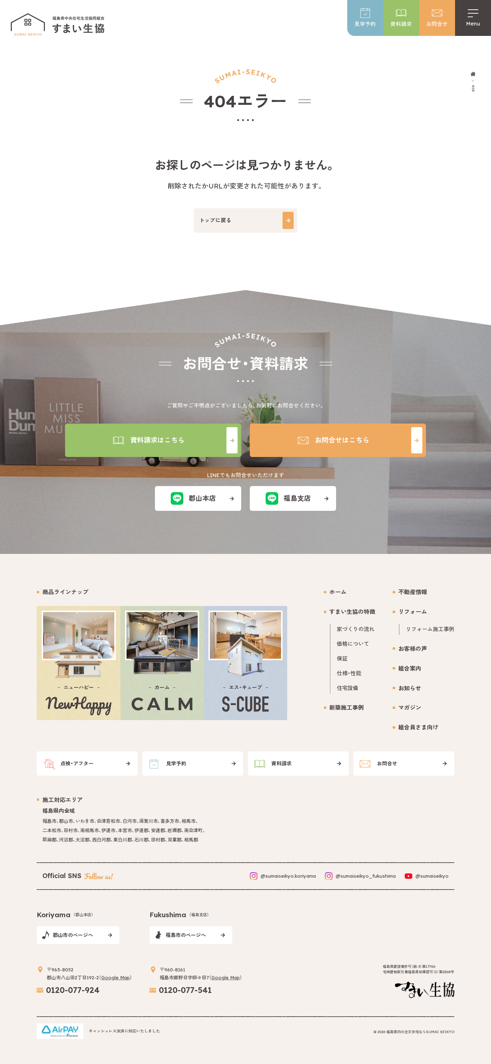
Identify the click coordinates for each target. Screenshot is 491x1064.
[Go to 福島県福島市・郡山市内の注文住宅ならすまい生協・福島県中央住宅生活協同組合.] (473, 74)
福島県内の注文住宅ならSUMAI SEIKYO (420, 1032)
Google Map (115, 977)
